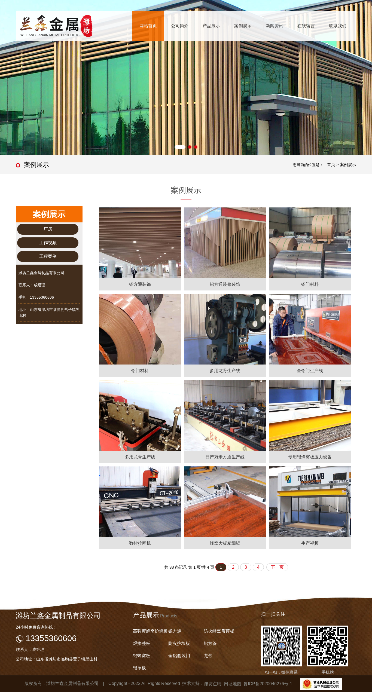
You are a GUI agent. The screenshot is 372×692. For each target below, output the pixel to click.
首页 (331, 164)
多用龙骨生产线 (225, 370)
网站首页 (148, 25)
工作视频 (48, 242)
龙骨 (208, 655)
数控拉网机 (140, 543)
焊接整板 (141, 643)
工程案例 (48, 256)
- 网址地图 (231, 683)
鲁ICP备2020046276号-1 (267, 683)
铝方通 (174, 631)
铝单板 (139, 668)
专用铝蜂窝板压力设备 (310, 457)
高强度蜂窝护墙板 (150, 631)
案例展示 (243, 25)
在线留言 (306, 25)
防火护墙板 (179, 643)
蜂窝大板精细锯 (225, 543)
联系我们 (337, 25)
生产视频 (310, 543)
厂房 (48, 229)
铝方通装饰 (140, 284)
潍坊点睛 (212, 683)
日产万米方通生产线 (225, 457)
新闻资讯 (274, 25)
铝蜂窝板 (141, 655)
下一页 (277, 567)
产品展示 (211, 25)
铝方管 (210, 643)
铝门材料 (310, 284)
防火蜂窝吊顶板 (219, 631)
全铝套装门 (179, 655)
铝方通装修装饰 (225, 284)
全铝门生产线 (310, 370)
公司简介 (179, 25)
